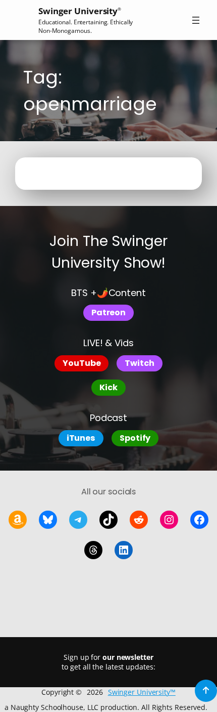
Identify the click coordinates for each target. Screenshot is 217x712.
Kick (108, 387)
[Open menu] (196, 20)
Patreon (108, 312)
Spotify (135, 438)
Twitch (139, 363)
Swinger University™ (142, 692)
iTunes (81, 438)
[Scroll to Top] (206, 691)
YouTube (81, 363)
